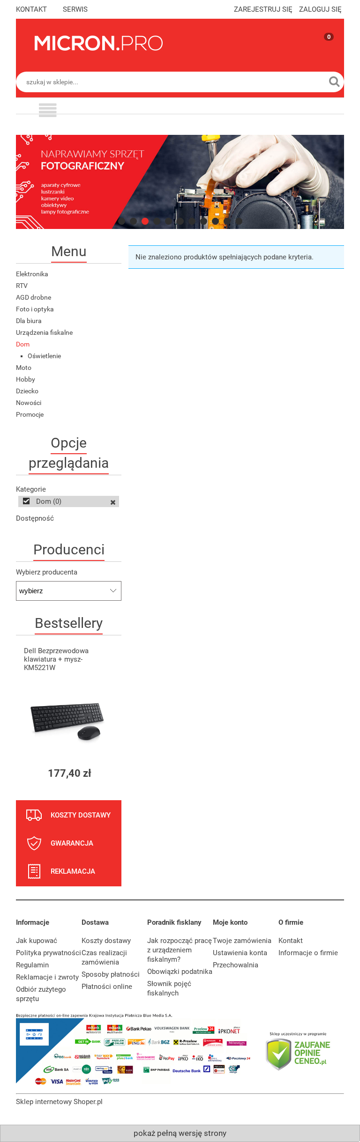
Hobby (25, 379)
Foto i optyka (35, 309)
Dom (23, 344)
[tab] (121, 221)
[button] (48, 111)
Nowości (28, 402)
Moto (23, 367)
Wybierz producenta (46, 572)
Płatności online (107, 986)
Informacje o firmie (308, 953)
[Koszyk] (319, 51)
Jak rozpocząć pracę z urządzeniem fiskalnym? (179, 950)
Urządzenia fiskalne (44, 332)
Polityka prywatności (48, 953)
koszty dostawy (81, 815)
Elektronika (32, 274)
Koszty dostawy (106, 940)
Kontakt (290, 940)
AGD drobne (33, 297)
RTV (22, 285)
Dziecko (27, 391)
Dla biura (29, 320)
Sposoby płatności (111, 974)
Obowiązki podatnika (179, 971)
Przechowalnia (235, 965)
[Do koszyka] (105, 773)
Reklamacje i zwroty (47, 977)
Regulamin (32, 965)
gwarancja (72, 843)
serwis (75, 9)
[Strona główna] (99, 43)
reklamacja (73, 871)
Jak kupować (36, 940)
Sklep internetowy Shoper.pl (59, 1102)
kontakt (31, 9)
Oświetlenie (44, 356)
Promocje (30, 414)
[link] (180, 182)
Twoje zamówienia (242, 940)
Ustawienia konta (240, 953)
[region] (180, 182)
